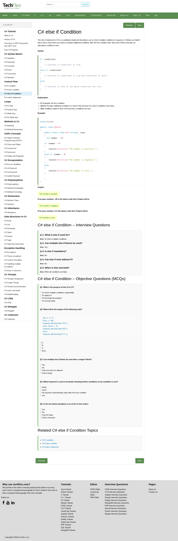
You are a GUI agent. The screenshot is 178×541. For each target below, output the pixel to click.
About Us (152, 489)
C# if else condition (11, 90)
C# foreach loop (10, 110)
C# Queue (8, 236)
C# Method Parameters (13, 129)
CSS (68, 15)
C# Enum (8, 70)
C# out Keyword (10, 172)
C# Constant (9, 66)
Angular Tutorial (67, 514)
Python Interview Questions (116, 511)
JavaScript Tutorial (68, 511)
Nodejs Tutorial (67, 519)
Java (15, 15)
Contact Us (153, 492)
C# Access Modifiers (12, 164)
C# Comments (10, 74)
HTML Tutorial (66, 506)
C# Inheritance (10, 212)
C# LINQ (7, 302)
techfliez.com (24, 537)
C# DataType (9, 62)
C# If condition (10, 86)
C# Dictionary (9, 228)
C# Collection (9, 319)
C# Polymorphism (11, 184)
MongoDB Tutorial (68, 530)
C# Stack (8, 232)
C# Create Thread (11, 283)
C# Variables (9, 58)
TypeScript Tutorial (68, 522)
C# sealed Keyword (12, 176)
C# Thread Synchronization (15, 286)
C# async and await (12, 290)
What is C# (8, 35)
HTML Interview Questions (115, 489)
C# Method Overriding (13, 192)
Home (5, 15)
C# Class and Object (12, 144)
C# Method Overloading (13, 188)
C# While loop (9, 113)
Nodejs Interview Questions (116, 500)
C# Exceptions (10, 252)
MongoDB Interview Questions (117, 503)
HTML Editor (95, 489)
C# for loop (8, 106)
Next (140, 25)
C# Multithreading (11, 294)
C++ (42, 15)
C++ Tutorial (66, 497)
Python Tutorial (67, 492)
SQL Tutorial (66, 527)
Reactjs (124, 15)
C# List (7, 225)
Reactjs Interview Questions (116, 497)
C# (50, 15)
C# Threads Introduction (13, 279)
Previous (129, 25)
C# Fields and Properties (14, 156)
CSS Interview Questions (115, 492)
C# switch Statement (12, 97)
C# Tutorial (65, 500)
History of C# (9, 39)
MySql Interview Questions (115, 508)
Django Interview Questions (116, 514)
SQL (156, 15)
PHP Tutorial (66, 525)
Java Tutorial (66, 489)
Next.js (137, 15)
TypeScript (96, 15)
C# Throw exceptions (12, 256)
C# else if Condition (12, 94)
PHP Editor (94, 497)
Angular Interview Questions (116, 495)
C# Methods (9, 126)
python (25, 15)
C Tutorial (64, 495)
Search (85, 4)
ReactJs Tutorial (67, 517)
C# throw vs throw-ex (12, 270)
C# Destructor (9, 152)
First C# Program (11, 50)
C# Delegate (9, 311)
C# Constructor (10, 148)
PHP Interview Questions (115, 506)
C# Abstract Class (11, 200)
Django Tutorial (67, 503)
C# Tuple (7, 240)
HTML (58, 15)
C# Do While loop (11, 117)
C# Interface (9, 204)
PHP (148, 15)
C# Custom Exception (13, 260)
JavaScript (80, 15)
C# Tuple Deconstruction (14, 244)
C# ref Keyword (10, 168)
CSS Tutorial (66, 508)
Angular (111, 15)
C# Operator (9, 77)
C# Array (7, 221)
